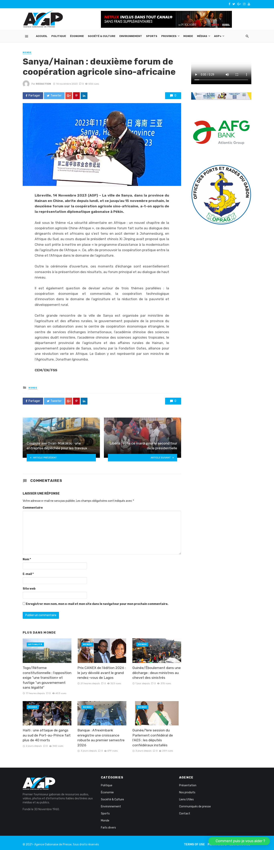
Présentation (187, 785)
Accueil (41, 36)
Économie (77, 36)
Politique (58, 36)
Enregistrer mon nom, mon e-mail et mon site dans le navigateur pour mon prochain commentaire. (97, 604)
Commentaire (33, 507)
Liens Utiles (186, 799)
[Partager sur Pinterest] (76, 95)
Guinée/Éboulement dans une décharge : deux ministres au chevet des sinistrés (156, 673)
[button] (239, 841)
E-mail (28, 574)
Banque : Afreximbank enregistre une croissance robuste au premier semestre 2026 (101, 737)
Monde (188, 36)
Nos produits (187, 792)
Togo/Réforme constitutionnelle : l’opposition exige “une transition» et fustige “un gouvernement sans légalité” (47, 677)
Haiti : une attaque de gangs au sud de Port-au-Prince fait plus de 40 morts (47, 735)
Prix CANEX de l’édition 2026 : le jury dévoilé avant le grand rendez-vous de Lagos (101, 673)
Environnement (130, 36)
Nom (27, 559)
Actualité (35, 644)
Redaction (43, 83)
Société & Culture (101, 36)
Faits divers (108, 827)
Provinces (169, 36)
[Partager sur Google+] (68, 95)
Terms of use (194, 844)
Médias (202, 36)
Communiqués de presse (195, 806)
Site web (29, 588)
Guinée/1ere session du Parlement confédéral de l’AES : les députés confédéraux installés (152, 737)
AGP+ (217, 36)
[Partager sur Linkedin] (84, 95)
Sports (151, 36)
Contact (184, 813)
